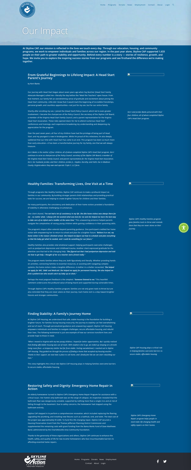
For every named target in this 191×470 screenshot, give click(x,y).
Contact (88, 463)
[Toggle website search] (173, 5)
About (96, 463)
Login (103, 463)
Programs (85, 459)
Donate (94, 459)
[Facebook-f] (158, 461)
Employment (111, 459)
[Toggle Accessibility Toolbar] (183, 227)
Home (77, 459)
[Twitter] (165, 461)
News (101, 459)
